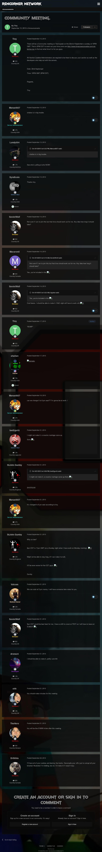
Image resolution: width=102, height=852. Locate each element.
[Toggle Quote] (30, 149)
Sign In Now (72, 824)
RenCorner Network (21, 3)
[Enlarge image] (48, 272)
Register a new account (30, 824)
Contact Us (51, 846)
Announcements (34, 28)
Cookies (60, 846)
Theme (41, 846)
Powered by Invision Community (51, 851)
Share (75, 27)
